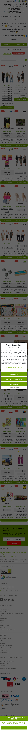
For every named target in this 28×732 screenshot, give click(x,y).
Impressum (20, 367)
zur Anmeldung (14, 728)
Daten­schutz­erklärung (11, 367)
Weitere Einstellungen (14, 387)
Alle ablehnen (14, 384)
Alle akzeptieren (14, 374)
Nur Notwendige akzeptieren (14, 379)
